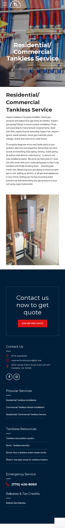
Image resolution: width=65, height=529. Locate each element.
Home (32, 39)
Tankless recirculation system (20, 438)
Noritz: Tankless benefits (17, 445)
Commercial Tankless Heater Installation (25, 407)
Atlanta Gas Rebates (16, 503)
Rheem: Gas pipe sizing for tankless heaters (27, 459)
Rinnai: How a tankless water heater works (26, 452)
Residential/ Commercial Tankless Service (26, 414)
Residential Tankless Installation (21, 400)
